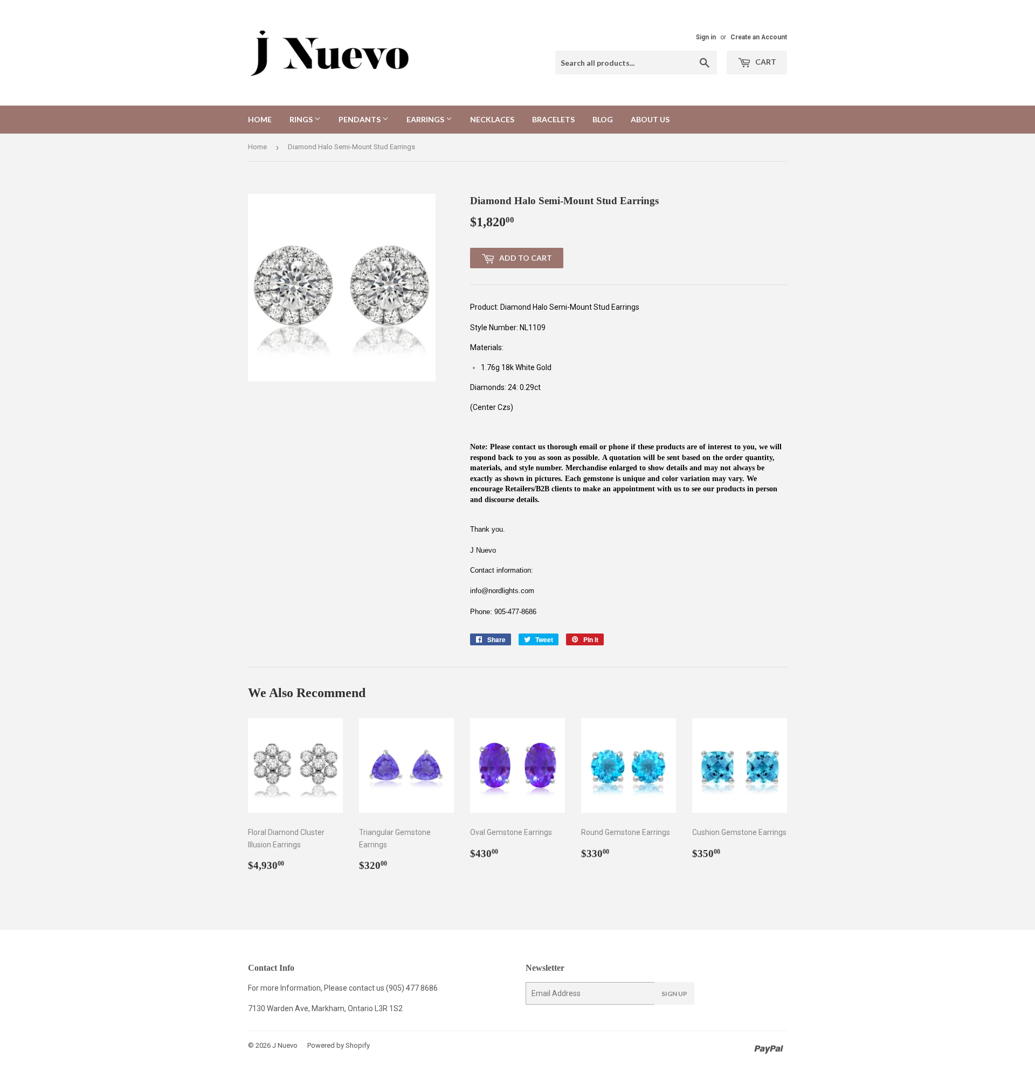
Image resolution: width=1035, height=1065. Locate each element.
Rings (301, 119)
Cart (765, 61)
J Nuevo (285, 1045)
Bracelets (553, 119)
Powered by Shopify (338, 1045)
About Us (650, 119)
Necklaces (492, 119)
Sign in (706, 37)
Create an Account (758, 37)
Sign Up (674, 994)
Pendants (360, 119)
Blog (602, 119)
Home (260, 119)
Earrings (426, 119)
